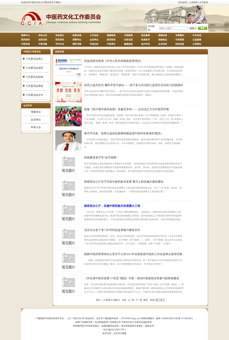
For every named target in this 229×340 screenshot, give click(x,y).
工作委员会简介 (34, 58)
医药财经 (25, 39)
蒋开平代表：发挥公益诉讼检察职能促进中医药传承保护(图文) (123, 133)
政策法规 (77, 35)
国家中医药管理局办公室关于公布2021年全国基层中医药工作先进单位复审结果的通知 (133, 255)
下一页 (139, 300)
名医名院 (128, 39)
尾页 (145, 300)
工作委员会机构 (34, 77)
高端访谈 (162, 35)
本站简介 (59, 35)
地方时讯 (145, 44)
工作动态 (94, 35)
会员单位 (94, 39)
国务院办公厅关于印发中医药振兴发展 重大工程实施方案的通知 (123, 181)
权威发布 (145, 39)
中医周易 (179, 39)
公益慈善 (197, 39)
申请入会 (36, 127)
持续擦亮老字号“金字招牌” (100, 157)
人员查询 (193, 2)
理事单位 (77, 39)
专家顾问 (179, 35)
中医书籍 (42, 44)
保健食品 (162, 39)
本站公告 (42, 35)
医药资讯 (59, 39)
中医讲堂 (25, 44)
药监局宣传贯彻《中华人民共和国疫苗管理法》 (113, 60)
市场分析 (94, 44)
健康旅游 (128, 44)
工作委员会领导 (34, 68)
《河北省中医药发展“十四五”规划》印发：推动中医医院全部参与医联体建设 (131, 278)
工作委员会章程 (34, 86)
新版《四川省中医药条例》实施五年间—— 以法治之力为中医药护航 (126, 109)
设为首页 (182, 2)
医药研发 (111, 39)
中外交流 (197, 35)
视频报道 (111, 35)
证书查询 (203, 2)
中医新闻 (128, 35)
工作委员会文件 (34, 95)
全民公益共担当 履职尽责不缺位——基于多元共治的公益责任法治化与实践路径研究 (133, 86)
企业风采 (162, 44)
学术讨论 (59, 44)
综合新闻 (145, 35)
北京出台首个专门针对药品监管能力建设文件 (112, 230)
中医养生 (111, 44)
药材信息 (179, 44)
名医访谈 (42, 39)
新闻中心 (25, 35)
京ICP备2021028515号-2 (114, 329)
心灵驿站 (197, 44)
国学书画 (77, 44)
